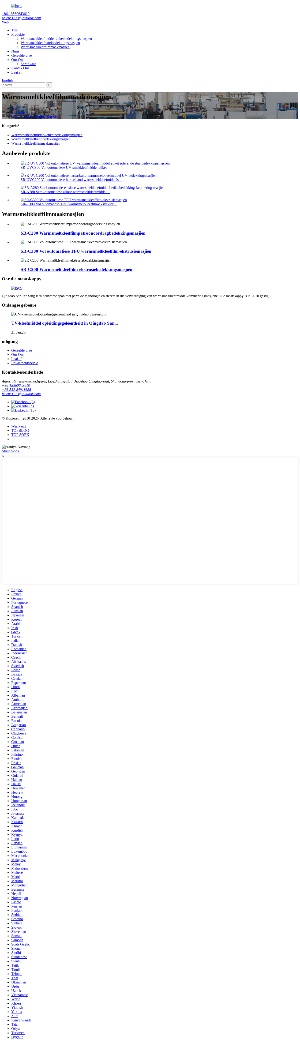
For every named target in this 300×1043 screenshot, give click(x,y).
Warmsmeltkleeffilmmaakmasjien (45, 47)
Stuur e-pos (10, 451)
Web (5, 22)
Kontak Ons (20, 68)
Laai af (16, 72)
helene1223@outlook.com (21, 394)
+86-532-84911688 (16, 390)
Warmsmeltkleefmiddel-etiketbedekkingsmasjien (56, 39)
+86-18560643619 (16, 385)
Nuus (15, 51)
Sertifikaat (28, 64)
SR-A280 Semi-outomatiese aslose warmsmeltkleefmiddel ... (65, 192)
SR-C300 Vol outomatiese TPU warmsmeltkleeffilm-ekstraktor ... (69, 204)
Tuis (14, 30)
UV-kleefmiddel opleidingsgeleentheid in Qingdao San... (64, 323)
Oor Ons (17, 60)
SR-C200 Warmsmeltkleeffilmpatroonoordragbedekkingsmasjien (83, 233)
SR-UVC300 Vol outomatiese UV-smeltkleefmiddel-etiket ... (65, 167)
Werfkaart (18, 426)
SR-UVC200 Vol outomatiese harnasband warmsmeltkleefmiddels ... (71, 180)
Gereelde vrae (21, 55)
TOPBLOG (20, 430)
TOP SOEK (20, 435)
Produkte (18, 34)
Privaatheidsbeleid (24, 363)
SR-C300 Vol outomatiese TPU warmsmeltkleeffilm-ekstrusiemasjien (86, 251)
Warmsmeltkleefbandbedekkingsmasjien (50, 43)
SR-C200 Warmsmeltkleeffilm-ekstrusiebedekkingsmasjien (76, 269)
